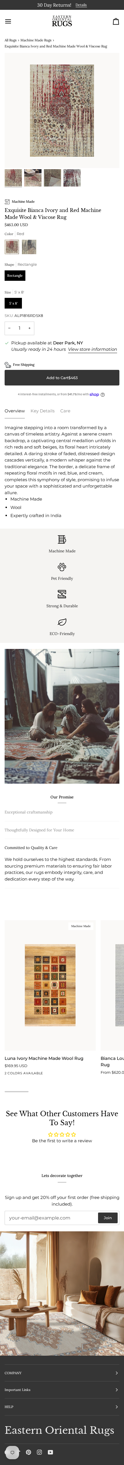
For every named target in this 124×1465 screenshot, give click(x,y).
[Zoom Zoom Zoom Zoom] (62, 109)
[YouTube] (50, 1452)
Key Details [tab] (43, 410)
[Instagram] (39, 1452)
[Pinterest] (28, 1452)
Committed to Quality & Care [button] (31, 885)
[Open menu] (13, 20)
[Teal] (29, 247)
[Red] (13, 247)
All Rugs (10, 39)
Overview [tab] (15, 410)
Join (108, 1217)
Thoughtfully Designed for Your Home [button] (39, 867)
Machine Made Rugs (35, 39)
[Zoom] (15, 156)
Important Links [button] (18, 1389)
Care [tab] (65, 410)
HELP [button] (9, 1407)
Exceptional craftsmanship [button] (28, 811)
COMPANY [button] (13, 1373)
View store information (92, 348)
